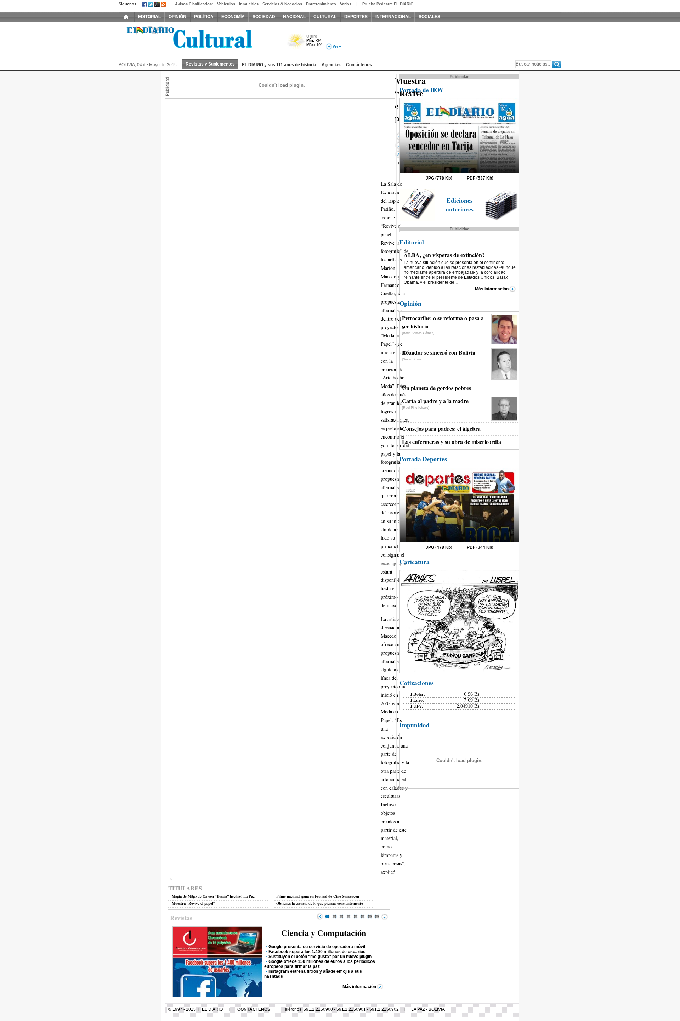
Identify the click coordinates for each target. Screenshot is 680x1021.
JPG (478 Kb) (439, 547)
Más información (359, 986)
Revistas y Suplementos (210, 64)
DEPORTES (356, 16)
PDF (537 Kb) (480, 178)
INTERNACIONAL (393, 16)
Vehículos (226, 4)
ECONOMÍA (233, 16)
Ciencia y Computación (323, 932)
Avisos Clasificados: (194, 4)
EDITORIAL (149, 16)
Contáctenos (359, 64)
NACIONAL (294, 16)
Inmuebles (249, 4)
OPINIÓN (177, 16)
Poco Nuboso (296, 43)
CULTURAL (324, 16)
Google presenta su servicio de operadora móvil (316, 946)
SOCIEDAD (264, 16)
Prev (320, 916)
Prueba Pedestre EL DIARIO (388, 4)
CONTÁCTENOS (253, 1009)
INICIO (126, 17)
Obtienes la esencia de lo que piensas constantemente (319, 903)
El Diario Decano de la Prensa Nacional (198, 39)
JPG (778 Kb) (439, 178)
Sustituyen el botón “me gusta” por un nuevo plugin (320, 956)
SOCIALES (429, 16)
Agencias (331, 64)
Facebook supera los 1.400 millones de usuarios (317, 951)
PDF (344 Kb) (480, 547)
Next (384, 916)
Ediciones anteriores (460, 205)
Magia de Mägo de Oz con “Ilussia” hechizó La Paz (213, 896)
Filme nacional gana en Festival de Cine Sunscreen (317, 896)
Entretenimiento (321, 4)
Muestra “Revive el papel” (193, 903)
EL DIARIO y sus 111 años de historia (279, 64)
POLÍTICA (204, 16)
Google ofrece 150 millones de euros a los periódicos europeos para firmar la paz (319, 964)
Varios (345, 4)
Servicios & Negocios (282, 4)
